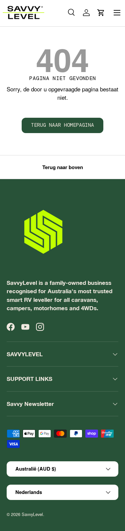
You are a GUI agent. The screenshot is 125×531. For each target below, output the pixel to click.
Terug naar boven (62, 167)
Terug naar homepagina (62, 125)
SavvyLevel (32, 514)
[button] (101, 12)
